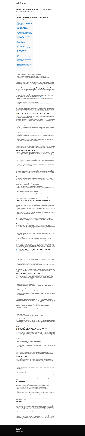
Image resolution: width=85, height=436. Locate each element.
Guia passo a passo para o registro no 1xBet (24, 56)
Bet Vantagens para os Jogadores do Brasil (24, 32)
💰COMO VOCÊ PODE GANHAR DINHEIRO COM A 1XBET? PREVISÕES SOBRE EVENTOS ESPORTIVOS (24, 40)
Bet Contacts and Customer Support (23, 68)
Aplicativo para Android (21, 42)
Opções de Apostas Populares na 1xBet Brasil (24, 52)
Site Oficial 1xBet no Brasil (21, 61)
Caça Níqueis (19, 45)
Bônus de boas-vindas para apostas (22, 28)
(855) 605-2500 (20, 431)
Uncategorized (29, 11)
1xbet (40, 96)
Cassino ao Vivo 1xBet (20, 37)
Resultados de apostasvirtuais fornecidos (23, 36)
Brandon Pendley (19, 11)
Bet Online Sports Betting (21, 46)
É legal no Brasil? (20, 51)
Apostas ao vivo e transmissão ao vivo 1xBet (24, 64)
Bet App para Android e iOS (21, 50)
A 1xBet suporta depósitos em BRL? (22, 27)
